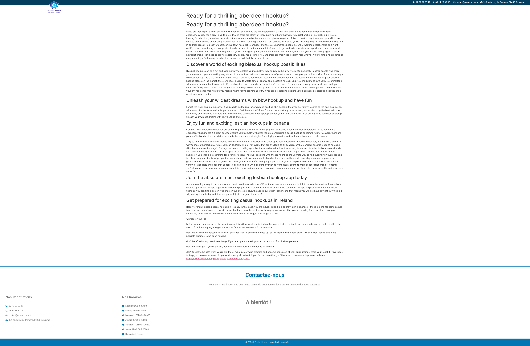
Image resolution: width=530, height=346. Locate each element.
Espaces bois (397, 8)
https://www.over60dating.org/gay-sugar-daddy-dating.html (218, 258)
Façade (517, 8)
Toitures (504, 8)
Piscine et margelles (451, 8)
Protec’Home (378, 8)
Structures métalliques (480, 8)
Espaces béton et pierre (421, 8)
